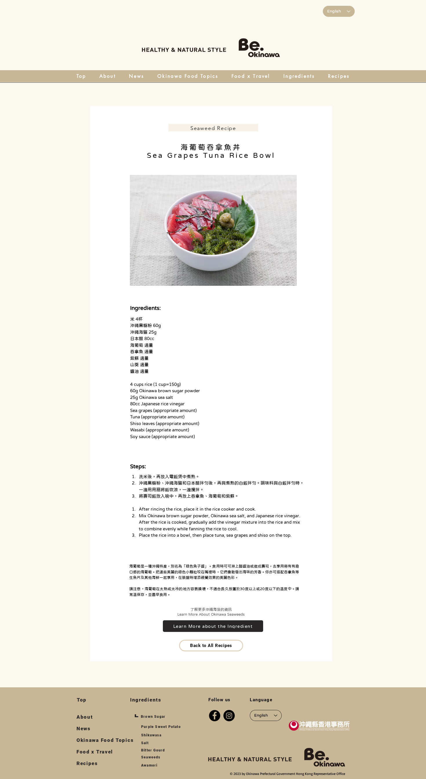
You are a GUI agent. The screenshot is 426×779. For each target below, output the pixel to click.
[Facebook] (214, 715)
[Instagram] (229, 715)
